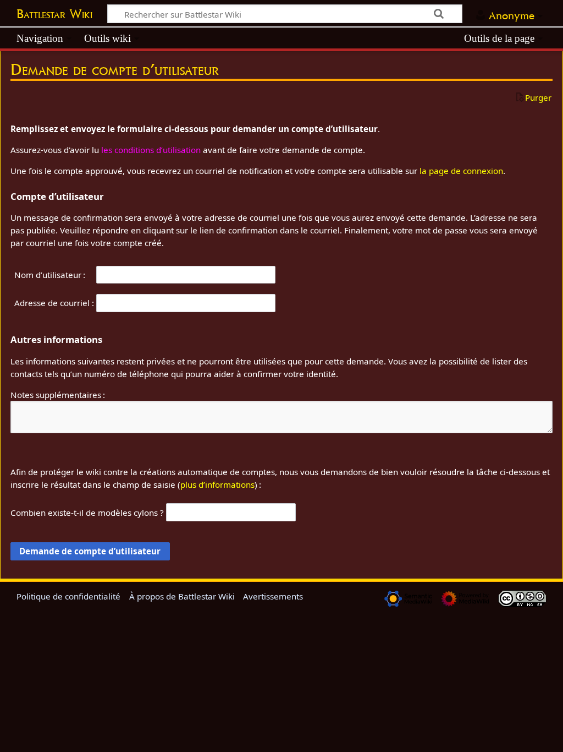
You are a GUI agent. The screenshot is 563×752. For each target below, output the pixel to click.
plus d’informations (217, 484)
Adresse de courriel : (54, 302)
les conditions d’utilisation (151, 149)
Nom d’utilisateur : (49, 274)
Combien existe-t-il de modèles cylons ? (87, 512)
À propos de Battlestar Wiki (182, 596)
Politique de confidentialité (68, 596)
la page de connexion (461, 170)
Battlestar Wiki (54, 13)
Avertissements (273, 596)
